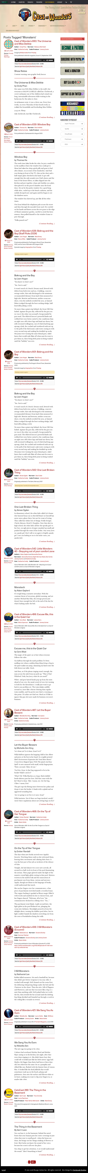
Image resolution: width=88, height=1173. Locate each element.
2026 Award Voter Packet (12, 30)
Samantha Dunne (37, 554)
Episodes (30, 25)
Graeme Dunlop (40, 933)
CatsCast (59, 2)
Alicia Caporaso (23, 622)
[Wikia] (71, 2)
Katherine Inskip (23, 49)
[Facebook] (79, 10)
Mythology (7, 57)
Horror (10, 484)
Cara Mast (23, 620)
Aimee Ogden (24, 475)
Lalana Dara (37, 620)
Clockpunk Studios (79, 1170)
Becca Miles (21, 239)
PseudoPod (39, 2)
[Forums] (66, 2)
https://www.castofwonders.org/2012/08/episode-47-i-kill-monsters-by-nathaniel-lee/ (33, 946)
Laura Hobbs (39, 1016)
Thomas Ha (23, 127)
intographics (29, 247)
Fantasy (6, 55)
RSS (41, 66)
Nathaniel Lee (24, 933)
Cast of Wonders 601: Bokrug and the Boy (33, 353)
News (22, 25)
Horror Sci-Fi (7, 628)
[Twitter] (84, 10)
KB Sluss (50, 1016)
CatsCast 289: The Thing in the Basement (30, 1091)
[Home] (6, 25)
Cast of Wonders (49, 2)
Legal (4, 1170)
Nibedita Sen (23, 1016)
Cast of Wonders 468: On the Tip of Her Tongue (32, 812)
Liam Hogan (23, 236)
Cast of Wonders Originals (57, 25)
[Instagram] (82, 10)
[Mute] (47, 60)
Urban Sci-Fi (7, 632)
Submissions (41, 25)
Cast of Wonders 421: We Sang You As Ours (33, 1011)
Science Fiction (8, 142)
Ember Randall (24, 817)
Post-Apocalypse (7, 139)
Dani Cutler (39, 475)
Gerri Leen (23, 1096)
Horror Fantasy (8, 246)
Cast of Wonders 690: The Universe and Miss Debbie (32, 42)
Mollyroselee (24, 53)
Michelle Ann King (25, 716)
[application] (34, 60)
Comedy (11, 53)
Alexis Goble (22, 822)
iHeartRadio (32, 66)
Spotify (27, 66)
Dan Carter (49, 557)
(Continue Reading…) (47, 117)
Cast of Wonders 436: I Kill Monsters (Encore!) (33, 928)
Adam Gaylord (24, 554)
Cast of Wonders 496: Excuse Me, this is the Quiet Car (33, 615)
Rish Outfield (38, 127)
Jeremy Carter (44, 49)
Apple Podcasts (22, 66)
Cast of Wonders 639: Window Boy (32, 124)
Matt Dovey (38, 236)
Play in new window (23, 64)
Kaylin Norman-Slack (39, 557)
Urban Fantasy (8, 485)
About (14, 25)
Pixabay (33, 53)
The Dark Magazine (41, 1022)
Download (30, 64)
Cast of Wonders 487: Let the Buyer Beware (32, 711)
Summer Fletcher (23, 935)
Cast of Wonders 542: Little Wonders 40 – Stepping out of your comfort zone (34, 550)
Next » (33, 1162)
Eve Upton (41, 716)
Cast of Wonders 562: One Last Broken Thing (34, 471)
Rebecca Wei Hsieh (40, 47)
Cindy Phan (23, 47)
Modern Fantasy (8, 248)
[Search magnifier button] (83, 38)
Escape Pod (22, 2)
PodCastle (30, 2)
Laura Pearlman (23, 1098)
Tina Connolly (38, 1096)
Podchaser (38, 66)
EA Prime (13, 2)
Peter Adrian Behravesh (32, 1101)
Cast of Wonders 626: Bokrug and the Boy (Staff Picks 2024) (33, 232)
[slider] (51, 60)
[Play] (17, 60)
